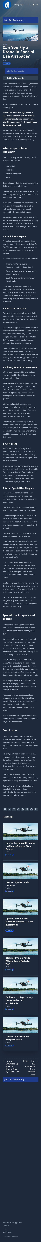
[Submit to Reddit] (14, 809)
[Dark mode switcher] (34, 4)
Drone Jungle (18, 4)
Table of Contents (15, 78)
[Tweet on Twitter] (9, 809)
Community (7, 1232)
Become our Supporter (12, 1222)
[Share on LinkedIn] (5, 809)
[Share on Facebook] (31, 809)
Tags (4, 1229)
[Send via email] (36, 809)
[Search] (29, 4)
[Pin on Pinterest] (27, 809)
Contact (6, 1226)
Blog (4, 44)
